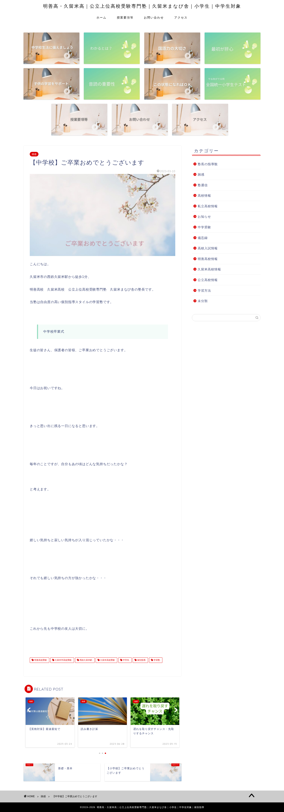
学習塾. (157, 660)
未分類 (203, 301)
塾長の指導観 (208, 164)
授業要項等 (125, 17)
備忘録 (203, 238)
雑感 (34, 154)
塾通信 (203, 185)
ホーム (101, 17)
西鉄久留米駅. (86, 660)
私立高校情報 (208, 206)
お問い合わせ (154, 17)
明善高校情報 (208, 259)
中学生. (126, 660)
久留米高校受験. (107, 660)
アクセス (181, 17)
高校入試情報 (208, 248)
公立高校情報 (208, 280)
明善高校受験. (40, 660)
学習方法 (204, 290)
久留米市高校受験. (63, 660)
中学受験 (204, 227)
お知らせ (204, 216)
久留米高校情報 (209, 269)
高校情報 (204, 195)
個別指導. (141, 660)
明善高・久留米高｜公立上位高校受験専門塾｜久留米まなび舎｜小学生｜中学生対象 (142, 6)
